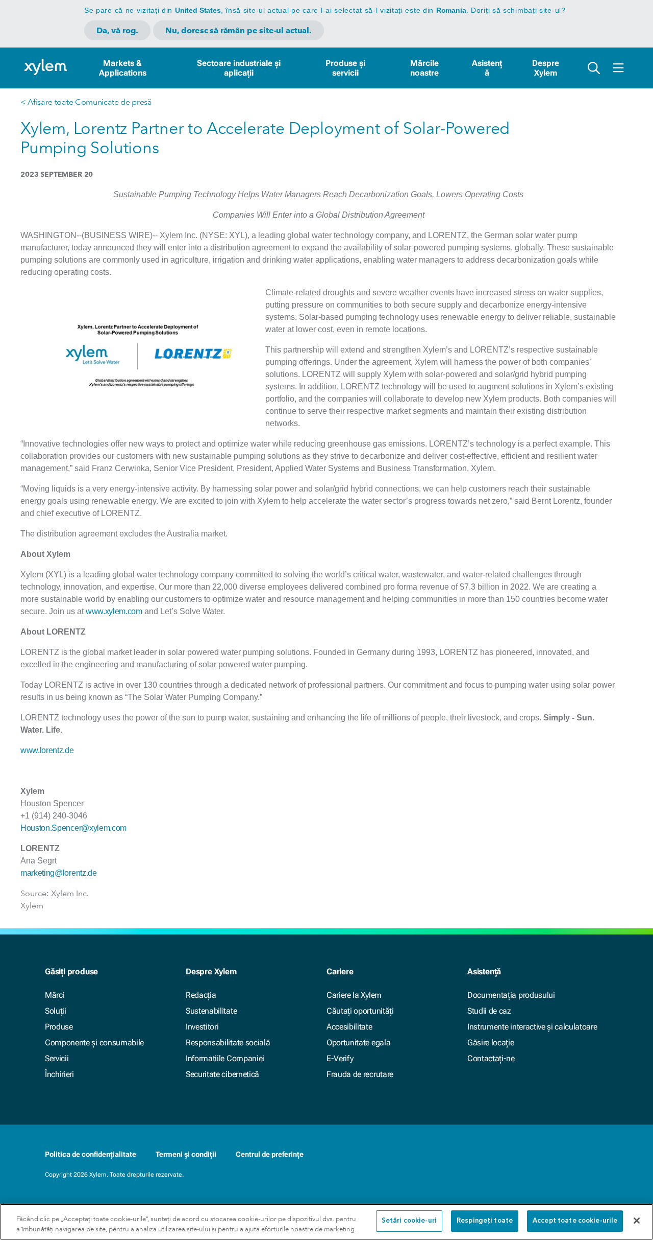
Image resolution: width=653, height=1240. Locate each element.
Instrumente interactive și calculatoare (532, 1027)
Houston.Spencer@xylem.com (73, 828)
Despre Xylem (545, 68)
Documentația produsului (511, 995)
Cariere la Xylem (354, 995)
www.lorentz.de (47, 750)
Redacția (201, 995)
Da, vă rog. (117, 30)
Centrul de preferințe (270, 1154)
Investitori (202, 1027)
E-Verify (339, 1058)
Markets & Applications (122, 68)
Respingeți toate (485, 1221)
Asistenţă (487, 68)
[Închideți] (636, 1220)
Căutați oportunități (360, 1011)
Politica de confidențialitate (90, 1154)
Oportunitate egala (358, 1042)
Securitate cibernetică (222, 1074)
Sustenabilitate (211, 1011)
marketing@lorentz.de (58, 873)
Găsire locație (490, 1042)
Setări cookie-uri (409, 1221)
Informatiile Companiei (225, 1058)
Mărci (54, 995)
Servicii (56, 1058)
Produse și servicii (345, 68)
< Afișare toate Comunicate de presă (86, 102)
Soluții (55, 1011)
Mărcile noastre (424, 68)
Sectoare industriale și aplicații (239, 68)
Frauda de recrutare (359, 1074)
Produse (59, 1027)
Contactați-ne (491, 1058)
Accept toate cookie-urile (575, 1221)
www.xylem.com (114, 611)
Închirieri (59, 1074)
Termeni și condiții (186, 1154)
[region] (326, 1222)
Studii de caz (489, 1011)
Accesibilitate (349, 1027)
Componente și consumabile (94, 1042)
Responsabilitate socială (228, 1042)
